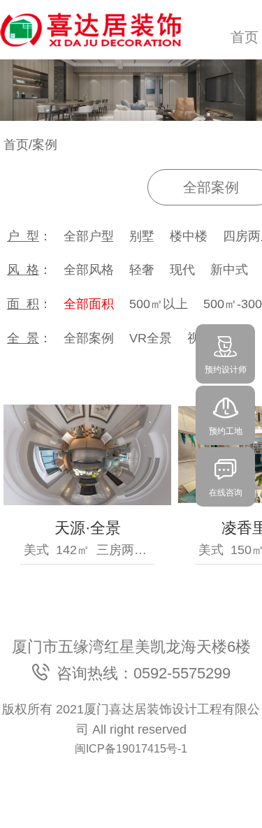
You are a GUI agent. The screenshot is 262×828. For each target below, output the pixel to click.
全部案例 (89, 338)
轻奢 (141, 270)
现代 (182, 270)
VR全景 (150, 338)
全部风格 (89, 270)
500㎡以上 (158, 304)
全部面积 (89, 304)
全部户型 (89, 236)
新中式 (229, 270)
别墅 (141, 236)
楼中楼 (189, 236)
